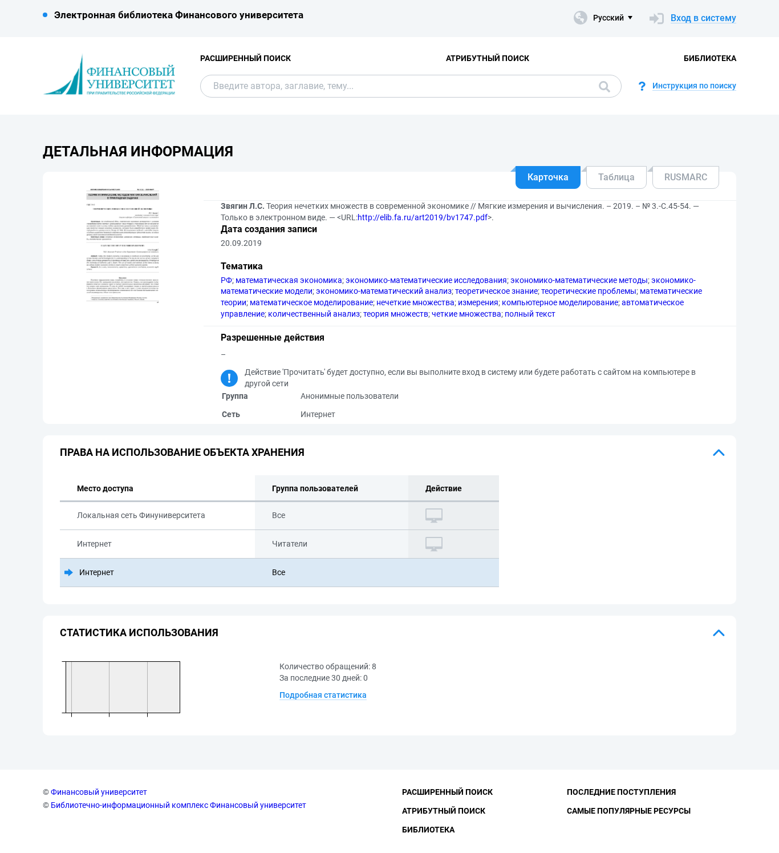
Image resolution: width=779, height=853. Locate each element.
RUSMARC (685, 177)
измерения (478, 302)
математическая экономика (289, 280)
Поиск (602, 86)
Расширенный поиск (245, 58)
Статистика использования (139, 632)
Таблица (616, 177)
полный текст (530, 313)
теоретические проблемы (588, 291)
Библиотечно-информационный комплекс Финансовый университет (178, 805)
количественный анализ (314, 313)
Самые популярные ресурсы (629, 810)
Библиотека (710, 58)
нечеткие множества (415, 302)
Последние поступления (621, 792)
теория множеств (395, 313)
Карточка (548, 177)
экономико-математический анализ (384, 291)
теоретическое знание (496, 291)
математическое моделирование (311, 302)
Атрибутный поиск (487, 58)
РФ (226, 280)
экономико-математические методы (579, 280)
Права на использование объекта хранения (182, 452)
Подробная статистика (323, 695)
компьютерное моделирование (560, 302)
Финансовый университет (99, 792)
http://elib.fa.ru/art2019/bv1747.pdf (423, 217)
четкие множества (466, 313)
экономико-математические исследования (426, 280)
